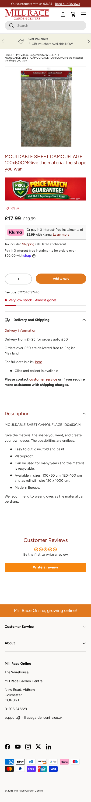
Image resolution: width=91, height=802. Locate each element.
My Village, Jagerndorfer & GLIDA (36, 55)
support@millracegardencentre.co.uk (33, 717)
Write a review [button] (45, 567)
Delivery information (20, 330)
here (38, 362)
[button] (73, 14)
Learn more (61, 235)
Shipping (28, 244)
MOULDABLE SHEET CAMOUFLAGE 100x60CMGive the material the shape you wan (44, 59)
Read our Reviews (67, 4)
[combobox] (45, 25)
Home (8, 55)
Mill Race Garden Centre (28, 790)
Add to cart (61, 278)
